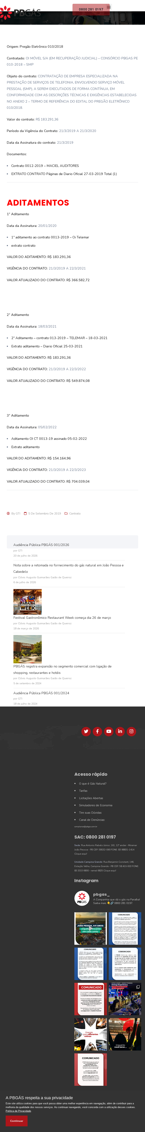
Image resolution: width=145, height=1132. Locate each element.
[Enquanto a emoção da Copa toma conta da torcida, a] (125, 1034)
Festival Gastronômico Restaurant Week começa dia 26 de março (62, 617)
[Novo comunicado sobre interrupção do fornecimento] (90, 964)
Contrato (75, 513)
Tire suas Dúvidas (90, 813)
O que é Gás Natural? (92, 784)
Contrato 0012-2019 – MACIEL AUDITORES (45, 166)
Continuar (16, 1120)
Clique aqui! (80, 853)
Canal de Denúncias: (92, 820)
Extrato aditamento (25, 447)
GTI (18, 513)
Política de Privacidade (18, 1111)
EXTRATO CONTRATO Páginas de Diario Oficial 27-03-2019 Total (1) (64, 174)
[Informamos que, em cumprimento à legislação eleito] (90, 999)
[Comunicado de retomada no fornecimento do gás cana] (125, 928)
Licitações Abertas (91, 798)
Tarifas (83, 791)
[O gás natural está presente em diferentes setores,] (90, 1034)
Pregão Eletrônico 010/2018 (41, 46)
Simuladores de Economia (95, 805)
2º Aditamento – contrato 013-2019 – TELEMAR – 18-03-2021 (59, 338)
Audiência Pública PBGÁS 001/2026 (41, 545)
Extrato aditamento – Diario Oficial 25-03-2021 (47, 346)
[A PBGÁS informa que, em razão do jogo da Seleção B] (90, 1069)
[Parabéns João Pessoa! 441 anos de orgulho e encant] (90, 928)
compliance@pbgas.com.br (85, 826)
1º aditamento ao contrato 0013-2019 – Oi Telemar (50, 237)
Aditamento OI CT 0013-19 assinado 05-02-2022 (49, 438)
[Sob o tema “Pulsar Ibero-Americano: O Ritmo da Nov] (125, 999)
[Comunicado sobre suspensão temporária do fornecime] (125, 964)
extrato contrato (23, 245)
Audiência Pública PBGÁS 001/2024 (41, 693)
